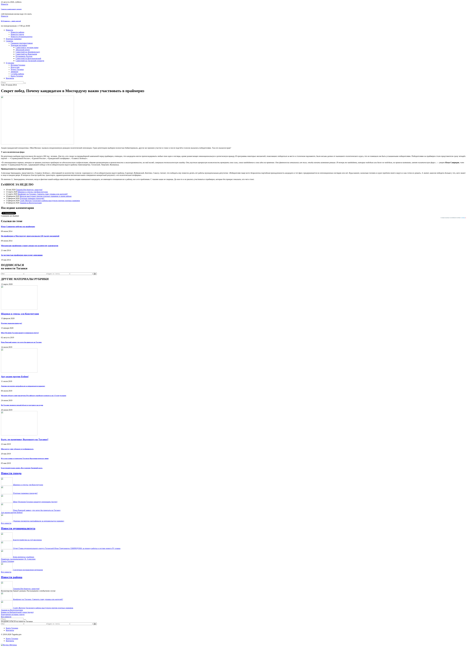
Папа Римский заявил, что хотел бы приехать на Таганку (21, 342)
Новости (4, 4)
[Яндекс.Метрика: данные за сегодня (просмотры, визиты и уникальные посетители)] (9, 645)
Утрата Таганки (7, 561)
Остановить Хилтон (24, 56)
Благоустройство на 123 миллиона (27, 540)
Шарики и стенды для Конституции (33, 192)
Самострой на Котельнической (28, 58)
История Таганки (18, 65)
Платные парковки (14, 39)
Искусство (15, 67)
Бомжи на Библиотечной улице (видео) (17, 612)
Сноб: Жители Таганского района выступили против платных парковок (50, 201)
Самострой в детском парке (27, 47)
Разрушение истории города (12, 614)
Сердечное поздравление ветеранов (28, 570)
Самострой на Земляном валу (28, 52)
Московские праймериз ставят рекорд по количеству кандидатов (29, 246)
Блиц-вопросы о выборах (23, 557)
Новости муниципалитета (21, 37)
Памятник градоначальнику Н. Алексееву (18, 559)
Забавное (14, 72)
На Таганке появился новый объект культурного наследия (22, 405)
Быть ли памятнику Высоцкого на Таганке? (24, 439)
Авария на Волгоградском (31, 203)
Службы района (17, 74)
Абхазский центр (23, 50)
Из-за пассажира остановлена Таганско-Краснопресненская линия (25, 458)
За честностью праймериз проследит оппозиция (22, 255)
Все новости (6, 523)
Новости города (17, 34)
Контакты (10, 78)
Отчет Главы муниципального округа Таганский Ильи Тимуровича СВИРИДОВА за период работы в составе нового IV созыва (66, 548)
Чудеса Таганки (17, 69)
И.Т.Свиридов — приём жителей (11, 21)
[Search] (25, 619)
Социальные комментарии (453, 217)
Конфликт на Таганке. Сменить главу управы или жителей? (43, 194)
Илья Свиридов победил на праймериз (18, 226)
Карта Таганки (17, 76)
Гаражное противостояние (22, 43)
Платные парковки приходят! (32, 198)
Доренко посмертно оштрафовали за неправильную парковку (23, 386)
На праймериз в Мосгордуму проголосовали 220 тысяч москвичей (30, 236)
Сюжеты (9, 41)
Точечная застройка (19, 45)
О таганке (10, 63)
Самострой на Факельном (26, 54)
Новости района (17, 32)
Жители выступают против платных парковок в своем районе (46, 196)
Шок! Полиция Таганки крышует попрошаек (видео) (20, 333)
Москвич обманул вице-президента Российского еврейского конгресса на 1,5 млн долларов (33, 395)
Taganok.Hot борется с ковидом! (29, 190)
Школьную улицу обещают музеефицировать (17, 449)
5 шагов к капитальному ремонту (11, 9)
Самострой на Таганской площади (30, 61)
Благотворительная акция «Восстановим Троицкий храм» (22, 468)
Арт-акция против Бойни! (15, 376)
